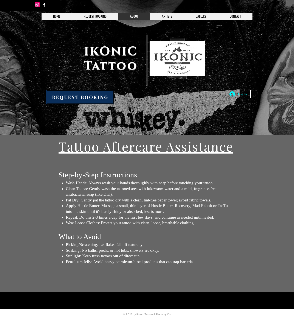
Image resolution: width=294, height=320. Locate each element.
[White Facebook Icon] (44, 4)
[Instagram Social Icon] (37, 4)
